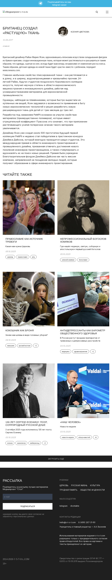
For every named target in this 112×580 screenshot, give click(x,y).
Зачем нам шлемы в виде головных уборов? (26, 335)
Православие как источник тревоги (24, 240)
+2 (36, 346)
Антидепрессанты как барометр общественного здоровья (82, 332)
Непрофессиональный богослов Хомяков (83, 240)
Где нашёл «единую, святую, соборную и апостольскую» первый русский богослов (80, 247)
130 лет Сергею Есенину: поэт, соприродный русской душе (26, 424)
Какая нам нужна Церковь (17, 246)
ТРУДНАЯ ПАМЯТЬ (68, 490)
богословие (83, 260)
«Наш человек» (70, 422)
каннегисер (21, 443)
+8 (96, 437)
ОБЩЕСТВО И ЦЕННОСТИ (92, 490)
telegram (63, 506)
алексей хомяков (68, 260)
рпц (33, 257)
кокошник (10, 346)
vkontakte (74, 506)
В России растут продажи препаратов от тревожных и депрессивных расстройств (80, 339)
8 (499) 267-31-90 (86, 522)
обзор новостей (84, 437)
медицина (65, 352)
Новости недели (68, 426)
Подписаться (27, 506)
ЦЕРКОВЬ (64, 485)
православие (22, 257)
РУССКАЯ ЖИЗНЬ (79, 485)
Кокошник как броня (19, 330)
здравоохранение (80, 352)
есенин (10, 443)
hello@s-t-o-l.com (68, 522)
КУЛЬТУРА (95, 485)
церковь (10, 257)
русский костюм (24, 346)
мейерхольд (34, 443)
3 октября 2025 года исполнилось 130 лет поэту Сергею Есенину (28, 431)
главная (6, 46)
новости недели (68, 437)
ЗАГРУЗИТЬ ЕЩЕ (56, 459)
